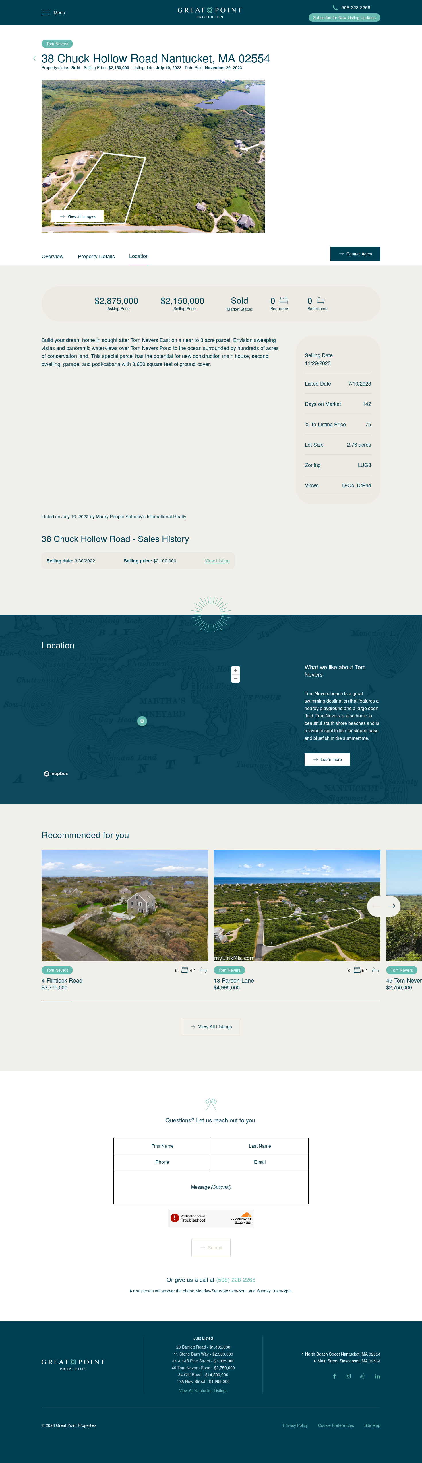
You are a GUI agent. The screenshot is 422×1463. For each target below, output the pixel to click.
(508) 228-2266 (235, 1279)
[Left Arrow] (376, 906)
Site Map (372, 1425)
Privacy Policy (295, 1425)
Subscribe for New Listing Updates (344, 17)
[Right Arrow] (391, 906)
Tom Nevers (57, 43)
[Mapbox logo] (56, 773)
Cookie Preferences (336, 1425)
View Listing (217, 560)
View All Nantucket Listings (203, 1390)
